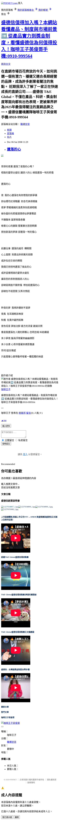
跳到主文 (5, 64)
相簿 (9, 130)
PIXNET (13, 780)
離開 (17, 817)
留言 (28, 413)
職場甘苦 (25, 124)
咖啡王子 (5, 389)
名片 (9, 137)
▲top (3, 420)
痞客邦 (22, 413)
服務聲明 (31, 782)
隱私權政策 (51, 780)
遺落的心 (14, 149)
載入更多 (6, 426)
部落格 (10, 133)
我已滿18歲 (7, 817)
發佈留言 (6, 444)
